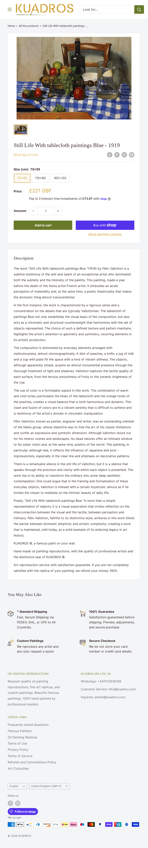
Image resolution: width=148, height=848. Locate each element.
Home (11, 25)
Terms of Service (20, 756)
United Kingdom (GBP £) (46, 786)
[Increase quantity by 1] (58, 211)
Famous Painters (20, 731)
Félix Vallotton (26, 155)
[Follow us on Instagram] (17, 803)
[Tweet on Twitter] (124, 154)
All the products (29, 25)
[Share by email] (131, 154)
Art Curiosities (18, 768)
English (14, 786)
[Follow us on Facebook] (10, 803)
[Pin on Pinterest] (117, 154)
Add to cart (43, 225)
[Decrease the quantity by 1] (33, 211)
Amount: (20, 211)
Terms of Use (17, 743)
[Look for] (139, 9)
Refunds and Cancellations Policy (32, 762)
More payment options (105, 234)
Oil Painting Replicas (22, 737)
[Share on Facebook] (109, 154)
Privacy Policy (18, 750)
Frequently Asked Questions (28, 725)
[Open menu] (10, 9)
